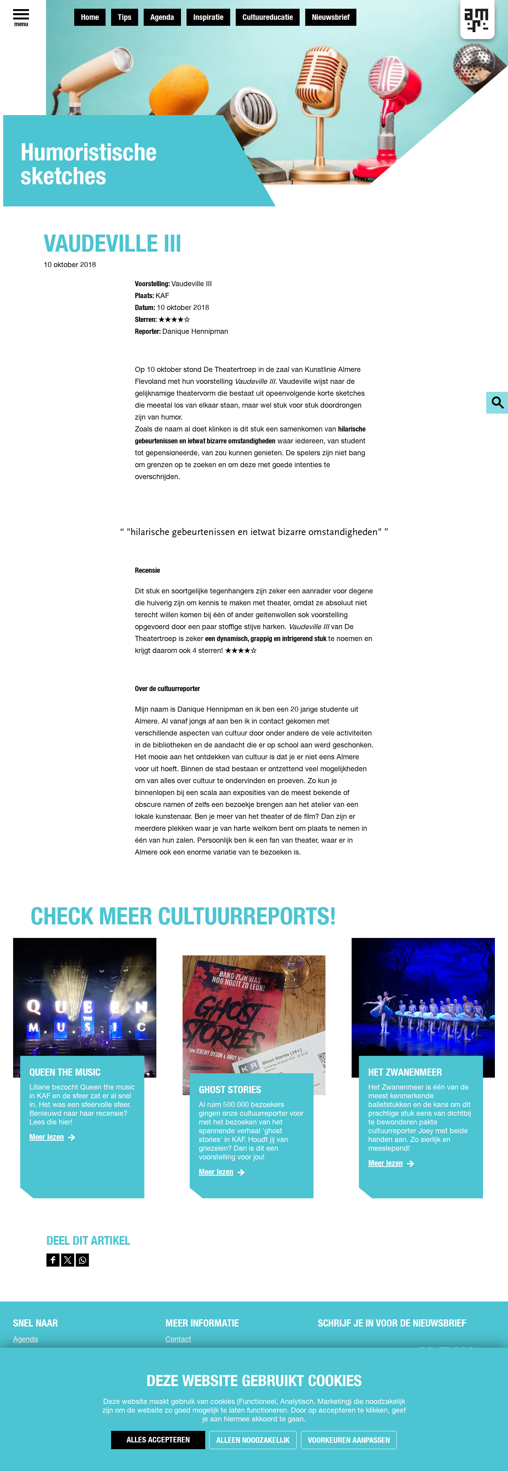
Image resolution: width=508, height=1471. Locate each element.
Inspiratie (208, 17)
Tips (124, 17)
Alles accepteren (158, 1440)
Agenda (162, 17)
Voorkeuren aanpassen (349, 1440)
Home (90, 17)
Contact (178, 1339)
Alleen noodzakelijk (253, 1440)
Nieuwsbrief (331, 17)
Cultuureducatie (267, 17)
